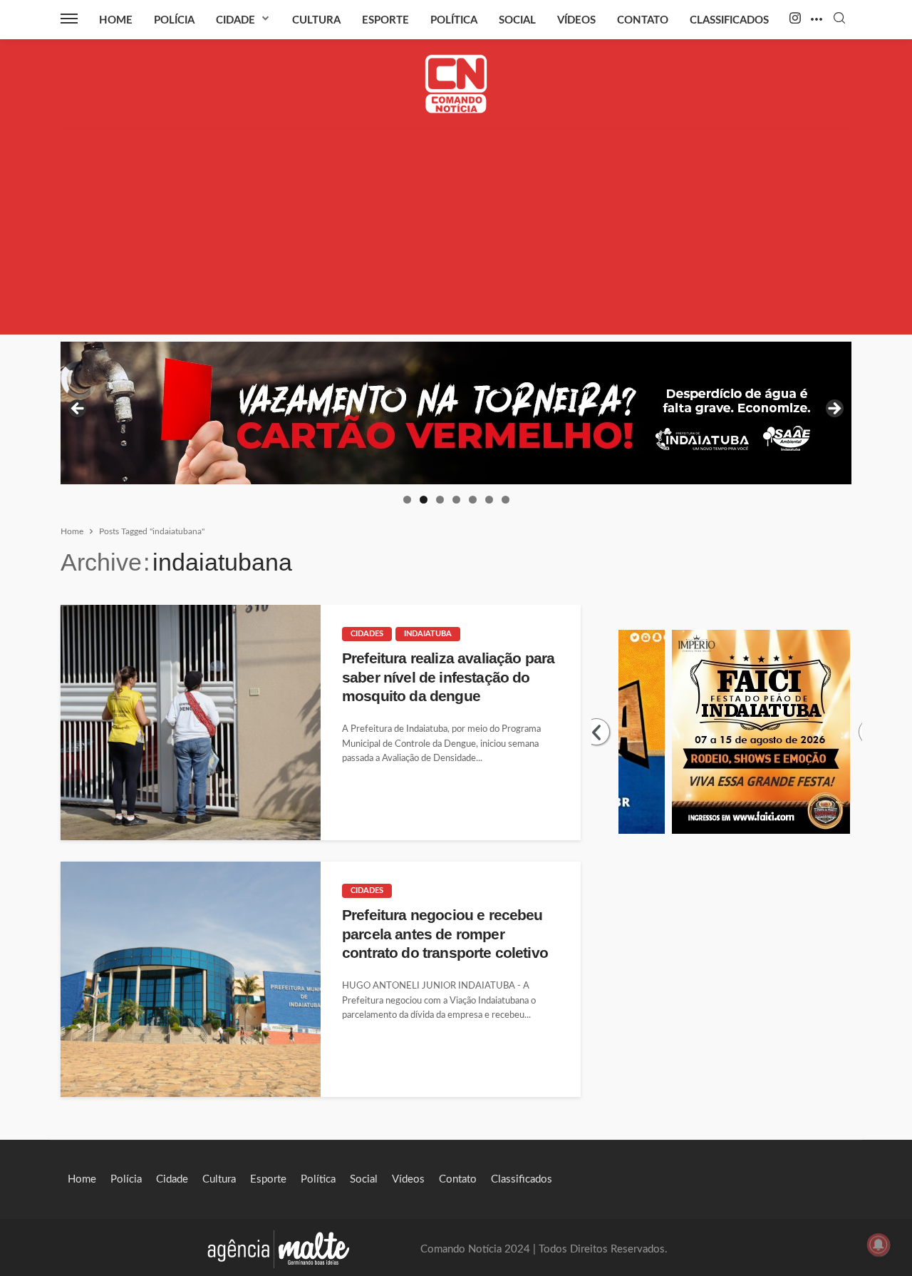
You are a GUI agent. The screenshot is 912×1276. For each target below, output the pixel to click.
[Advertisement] (456, 235)
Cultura (316, 20)
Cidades (367, 634)
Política (453, 20)
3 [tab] (440, 500)
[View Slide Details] (495, 413)
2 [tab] (424, 500)
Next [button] (833, 409)
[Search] (839, 19)
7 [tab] (505, 500)
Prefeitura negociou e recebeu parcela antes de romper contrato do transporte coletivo (445, 934)
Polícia (174, 20)
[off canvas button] (69, 18)
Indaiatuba (428, 634)
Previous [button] (78, 409)
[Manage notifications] (878, 1244)
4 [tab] (456, 500)
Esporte (385, 20)
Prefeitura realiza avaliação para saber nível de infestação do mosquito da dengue (448, 677)
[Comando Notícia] (456, 83)
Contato (642, 20)
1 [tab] (407, 500)
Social (517, 20)
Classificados (729, 20)
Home (116, 20)
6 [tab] (489, 500)
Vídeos (576, 20)
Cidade (235, 20)
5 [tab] (473, 500)
